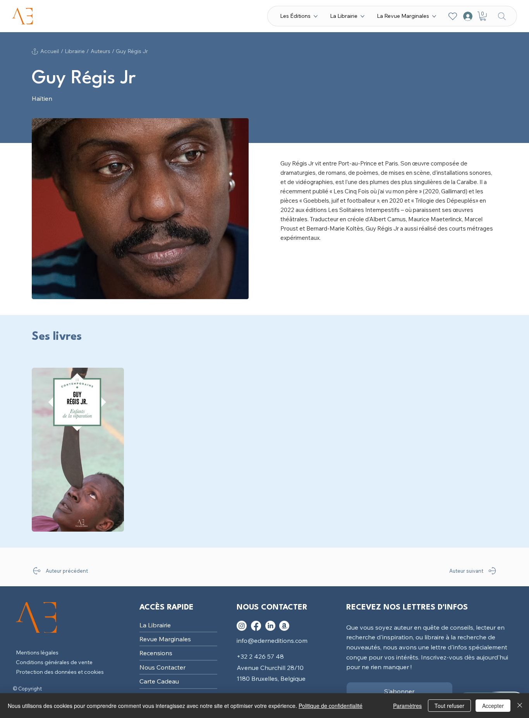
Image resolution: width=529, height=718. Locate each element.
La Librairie (155, 625)
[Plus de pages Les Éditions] (316, 16)
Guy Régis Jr (132, 51)
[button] (482, 16)
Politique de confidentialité (330, 705)
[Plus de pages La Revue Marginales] (434, 16)
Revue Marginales (165, 639)
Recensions (155, 653)
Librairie (75, 51)
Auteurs (100, 51)
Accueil (49, 51)
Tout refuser (449, 705)
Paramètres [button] (407, 705)
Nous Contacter (162, 667)
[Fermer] (519, 705)
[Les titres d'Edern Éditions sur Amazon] (284, 626)
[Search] (502, 16)
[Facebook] (256, 626)
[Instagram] (242, 626)
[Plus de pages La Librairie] (362, 16)
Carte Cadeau (159, 681)
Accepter (493, 705)
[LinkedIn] (270, 626)
